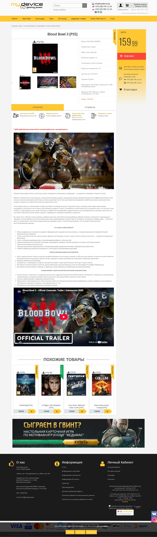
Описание (38, 107)
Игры (51, 19)
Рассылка (111, 479)
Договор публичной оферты (72, 491)
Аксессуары (40, 19)
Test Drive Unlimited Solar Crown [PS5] (76, 406)
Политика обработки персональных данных (78, 495)
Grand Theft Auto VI (98, 19)
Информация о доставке (71, 471)
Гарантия (65, 483)
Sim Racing (62, 19)
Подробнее (91, 532)
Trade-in (14, 19)
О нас (112, 19)
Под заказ (129, 56)
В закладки (130, 89)
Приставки (26, 19)
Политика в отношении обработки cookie (77, 499)
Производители (68, 487)
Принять (70, 532)
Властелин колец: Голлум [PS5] (101, 406)
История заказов (114, 471)
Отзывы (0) (90, 107)
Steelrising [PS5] (25, 405)
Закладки (111, 475)
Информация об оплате (70, 479)
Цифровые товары (78, 19)
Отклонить (80, 532)
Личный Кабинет (114, 467)
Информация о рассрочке (71, 475)
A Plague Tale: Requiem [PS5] (51, 406)
